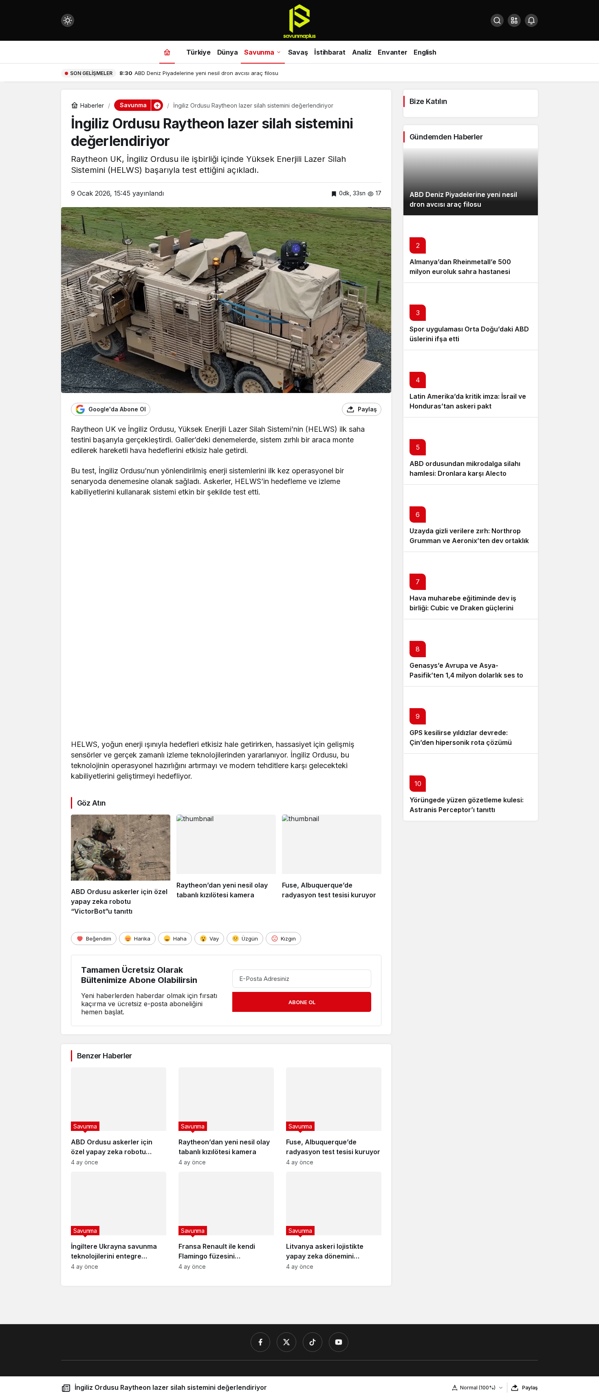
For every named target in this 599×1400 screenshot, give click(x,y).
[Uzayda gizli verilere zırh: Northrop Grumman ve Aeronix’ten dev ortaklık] (470, 518)
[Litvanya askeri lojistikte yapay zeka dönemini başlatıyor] (333, 1221)
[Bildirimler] (531, 20)
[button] (514, 20)
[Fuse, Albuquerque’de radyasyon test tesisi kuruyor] (331, 865)
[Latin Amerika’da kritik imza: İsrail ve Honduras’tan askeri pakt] (470, 383)
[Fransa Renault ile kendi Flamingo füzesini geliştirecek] (226, 1221)
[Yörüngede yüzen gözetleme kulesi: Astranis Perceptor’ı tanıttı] (470, 787)
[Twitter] (286, 1342)
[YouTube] (338, 1342)
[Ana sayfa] (167, 52)
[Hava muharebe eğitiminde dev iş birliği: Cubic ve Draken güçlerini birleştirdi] (470, 585)
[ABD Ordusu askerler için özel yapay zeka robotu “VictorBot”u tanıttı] (120, 865)
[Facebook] (260, 1342)
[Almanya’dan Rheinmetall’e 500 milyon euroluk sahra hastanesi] (470, 249)
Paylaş (530, 1388)
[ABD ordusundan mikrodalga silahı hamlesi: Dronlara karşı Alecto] (470, 450)
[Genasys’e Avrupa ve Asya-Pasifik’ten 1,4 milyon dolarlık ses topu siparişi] (470, 652)
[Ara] (497, 20)
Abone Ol (301, 1002)
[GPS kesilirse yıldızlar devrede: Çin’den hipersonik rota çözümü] (470, 719)
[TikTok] (312, 1342)
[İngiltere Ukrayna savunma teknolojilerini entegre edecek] (118, 1221)
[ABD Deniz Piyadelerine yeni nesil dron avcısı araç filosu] (470, 181)
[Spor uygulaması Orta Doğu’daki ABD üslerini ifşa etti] (470, 316)
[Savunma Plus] (299, 21)
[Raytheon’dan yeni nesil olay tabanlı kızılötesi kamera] (226, 865)
